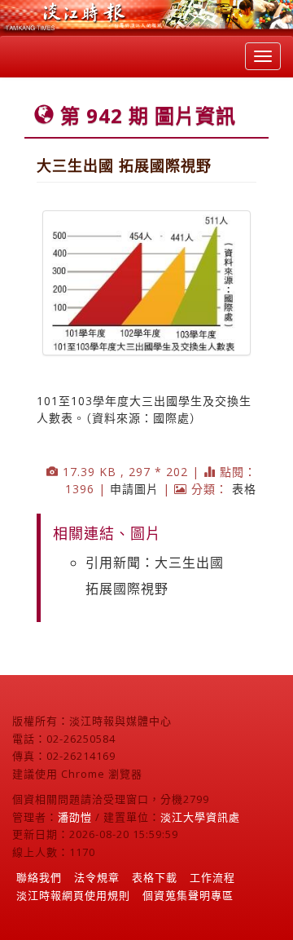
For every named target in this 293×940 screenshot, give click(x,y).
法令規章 (97, 877)
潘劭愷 (75, 817)
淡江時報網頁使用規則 (73, 895)
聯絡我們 (39, 877)
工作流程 (212, 877)
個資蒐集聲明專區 (188, 895)
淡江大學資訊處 (200, 817)
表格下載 (154, 877)
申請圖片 (134, 488)
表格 (244, 488)
